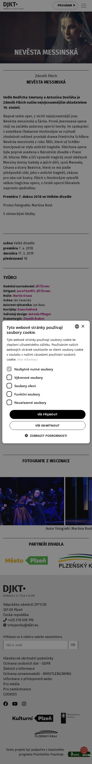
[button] (46, 435)
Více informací (27, 359)
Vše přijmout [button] (47, 414)
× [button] (82, 326)
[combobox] (77, 326)
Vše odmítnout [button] (47, 425)
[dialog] (46, 382)
